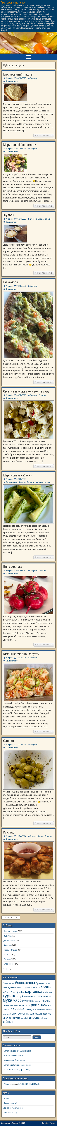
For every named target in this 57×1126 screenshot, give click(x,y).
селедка (30, 1009)
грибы (34, 987)
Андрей (9, 78)
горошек (20, 988)
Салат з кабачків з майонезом (17, 1065)
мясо (17, 1000)
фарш (39, 1013)
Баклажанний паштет (18, 74)
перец (45, 1000)
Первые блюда (10, 950)
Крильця (9, 832)
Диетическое (11, 482)
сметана (6, 1014)
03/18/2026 (21, 286)
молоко (32, 996)
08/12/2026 (21, 78)
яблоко (44, 1018)
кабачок (6, 992)
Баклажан (8, 983)
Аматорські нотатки (13, 2)
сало (48, 1005)
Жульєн (8, 215)
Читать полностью (43, 135)
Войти (6, 1098)
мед (25, 997)
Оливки (8, 741)
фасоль (47, 1014)
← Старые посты (10, 917)
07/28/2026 (21, 148)
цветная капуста (11, 1018)
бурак (47, 983)
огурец (30, 1000)
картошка (33, 991)
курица (10, 995)
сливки (49, 1010)
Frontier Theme (48, 1123)
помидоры (17, 1005)
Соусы (6, 968)
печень (7, 1005)
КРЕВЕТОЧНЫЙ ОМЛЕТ (29, 1084)
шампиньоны (30, 1017)
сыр (13, 1013)
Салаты (42, 395)
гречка (27, 988)
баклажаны (25, 982)
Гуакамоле (10, 282)
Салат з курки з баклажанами (17, 1051)
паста (37, 1001)
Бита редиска (12, 567)
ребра (27, 1005)
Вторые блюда (36, 219)
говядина (10, 987)
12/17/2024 (21, 744)
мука (7, 1000)
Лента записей (10, 1103)
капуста (17, 991)
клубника (47, 992)
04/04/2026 (21, 219)
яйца (8, 1021)
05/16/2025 (21, 570)
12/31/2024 (21, 658)
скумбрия (41, 1010)
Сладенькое (9, 964)
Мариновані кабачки (17, 475)
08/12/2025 (21, 395)
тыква (30, 1013)
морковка (45, 996)
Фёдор (6, 1084)
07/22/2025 (21, 479)
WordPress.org (10, 1112)
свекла (6, 1009)
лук (20, 996)
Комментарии (12, 81)
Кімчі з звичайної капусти (21, 654)
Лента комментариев (13, 1108)
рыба (42, 1005)
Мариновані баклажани (19, 145)
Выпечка (7, 936)
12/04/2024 (21, 836)
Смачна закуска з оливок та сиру (26, 391)
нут (24, 1001)
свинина (17, 1009)
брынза (40, 983)
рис (34, 1005)
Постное (7, 954)
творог (20, 1013)
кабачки (45, 987)
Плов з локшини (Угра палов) (16, 1069)
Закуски (33, 78)
